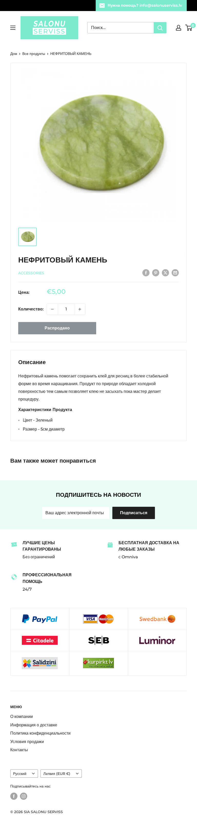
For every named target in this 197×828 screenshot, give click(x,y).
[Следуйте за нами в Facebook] (13, 796)
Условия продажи (27, 741)
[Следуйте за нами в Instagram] (23, 796)
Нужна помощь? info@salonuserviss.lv (145, 5)
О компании (21, 716)
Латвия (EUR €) (56, 774)
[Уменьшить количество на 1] (52, 309)
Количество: (31, 309)
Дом (13, 53)
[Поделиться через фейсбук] (146, 272)
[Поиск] (160, 27)
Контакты (19, 749)
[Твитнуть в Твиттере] (165, 272)
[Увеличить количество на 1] (79, 309)
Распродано (57, 328)
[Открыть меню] (12, 28)
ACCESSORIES (31, 273)
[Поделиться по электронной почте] (175, 272)
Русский (19, 774)
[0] (189, 28)
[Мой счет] (178, 28)
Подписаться (133, 512)
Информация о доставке (33, 725)
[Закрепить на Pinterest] (155, 272)
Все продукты (33, 53)
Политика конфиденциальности (40, 733)
